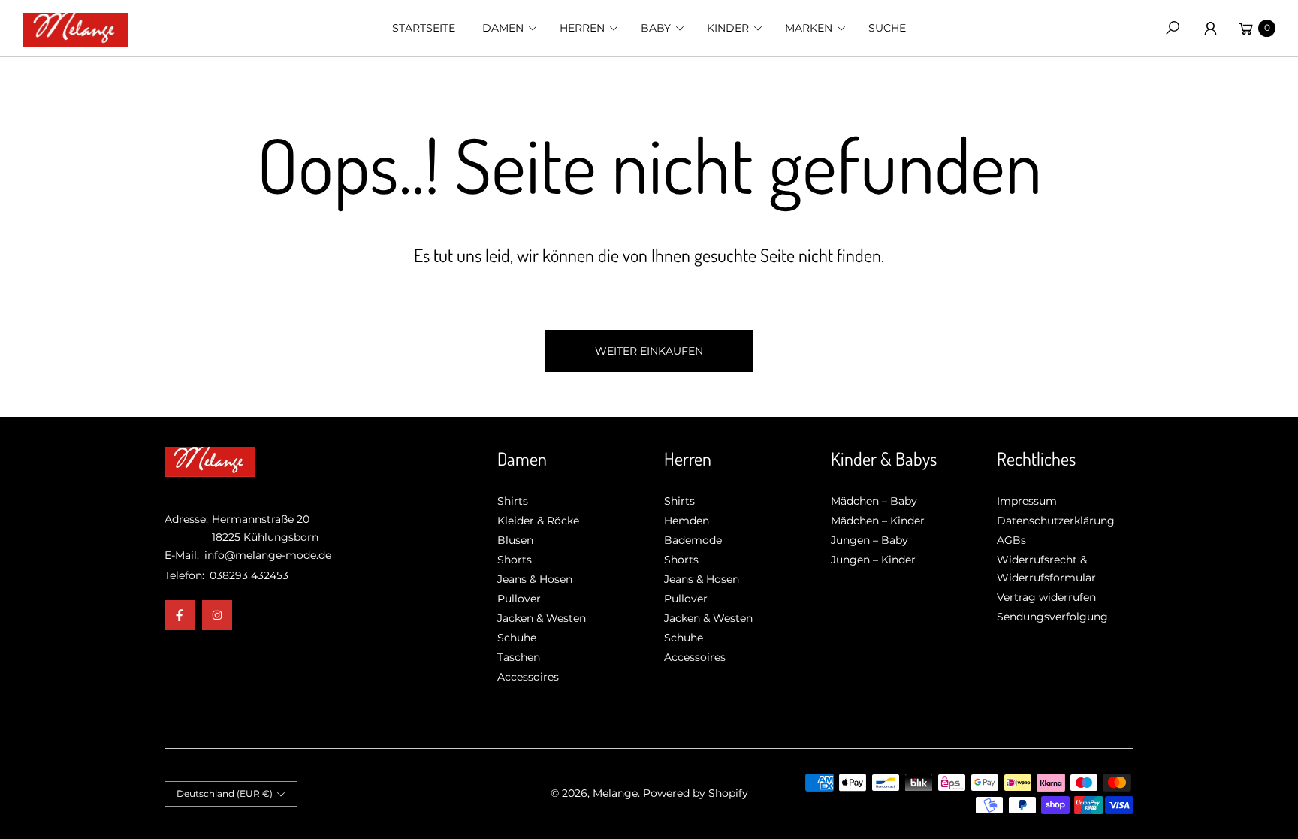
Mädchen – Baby (874, 501)
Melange (615, 793)
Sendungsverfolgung (1052, 616)
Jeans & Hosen (534, 579)
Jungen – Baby (869, 540)
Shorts (514, 559)
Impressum (1027, 501)
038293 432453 (249, 575)
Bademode (693, 540)
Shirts (512, 501)
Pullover (519, 598)
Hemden (686, 520)
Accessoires (528, 677)
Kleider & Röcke (538, 520)
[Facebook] (180, 615)
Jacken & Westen (541, 618)
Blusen (515, 540)
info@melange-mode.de (266, 555)
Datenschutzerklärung (1056, 520)
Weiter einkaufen (649, 351)
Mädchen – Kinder (878, 520)
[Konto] (1210, 27)
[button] (507, 28)
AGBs (1011, 540)
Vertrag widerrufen (1046, 597)
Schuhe (516, 637)
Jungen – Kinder (873, 559)
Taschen (518, 657)
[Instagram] (217, 615)
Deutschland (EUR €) (225, 793)
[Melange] (75, 28)
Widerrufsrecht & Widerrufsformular (1046, 568)
